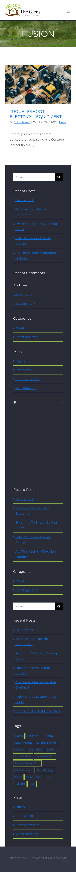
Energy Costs (23, 742)
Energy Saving (46, 742)
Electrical (33, 735)
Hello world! (24, 200)
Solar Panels (34, 777)
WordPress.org (26, 388)
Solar (18, 777)
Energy (48, 735)
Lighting (52, 749)
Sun (49, 777)
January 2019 (24, 294)
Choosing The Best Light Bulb (37, 711)
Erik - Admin (22, 122)
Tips (32, 783)
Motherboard (24, 770)
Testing (20, 783)
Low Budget (23, 756)
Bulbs (19, 735)
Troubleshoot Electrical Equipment (38, 81)
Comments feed (27, 379)
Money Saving (45, 756)
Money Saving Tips (27, 763)
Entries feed (24, 370)
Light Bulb (35, 749)
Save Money (45, 770)
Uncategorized (26, 337)
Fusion (19, 749)
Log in (20, 361)
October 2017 (25, 303)
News (62, 122)
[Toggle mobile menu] (69, 11)
